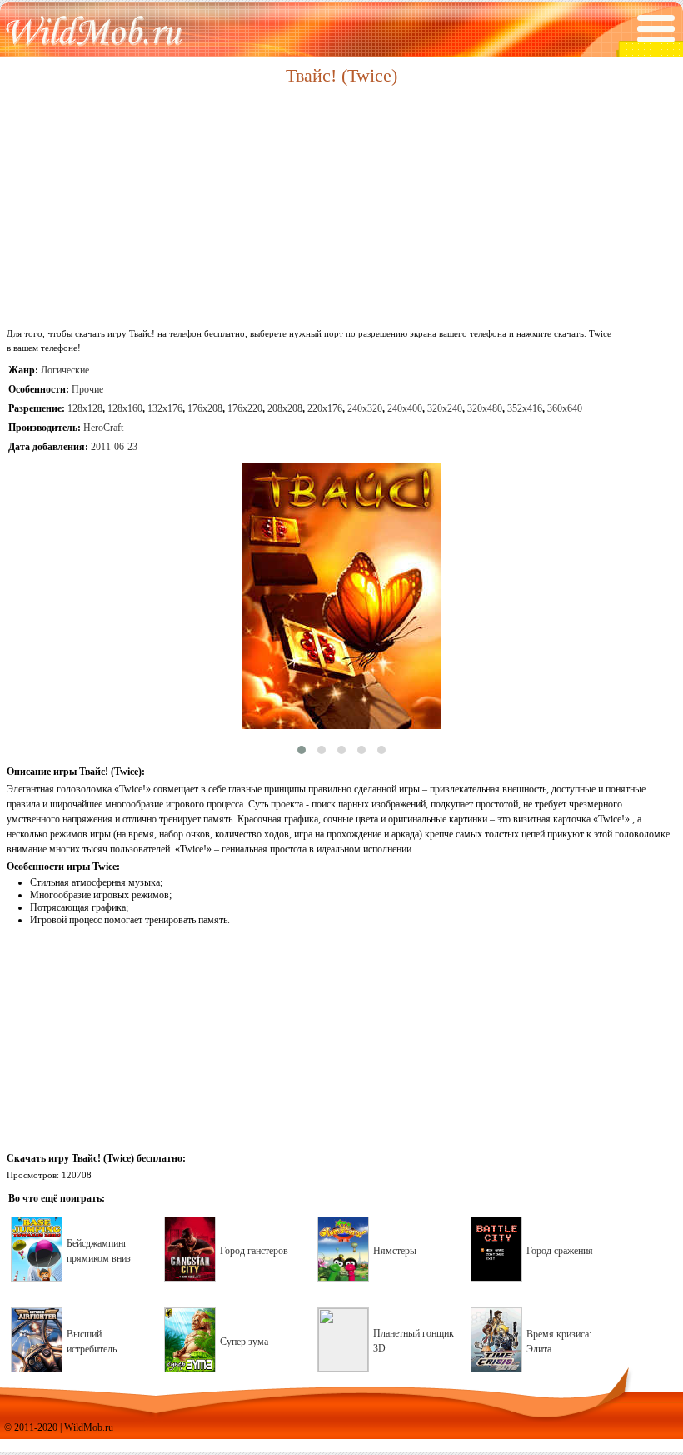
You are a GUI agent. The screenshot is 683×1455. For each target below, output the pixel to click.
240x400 (404, 408)
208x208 (284, 408)
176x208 (204, 408)
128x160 (124, 408)
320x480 (484, 408)
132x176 (164, 408)
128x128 (84, 408)
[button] (302, 750)
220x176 (324, 408)
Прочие (87, 389)
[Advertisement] (341, 207)
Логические (65, 370)
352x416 (524, 408)
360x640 (564, 408)
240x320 (364, 408)
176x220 (244, 408)
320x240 (444, 408)
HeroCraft (103, 427)
